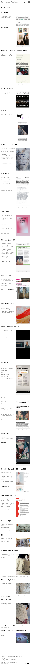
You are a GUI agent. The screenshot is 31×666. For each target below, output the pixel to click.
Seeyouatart (4, 442)
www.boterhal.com (6, 163)
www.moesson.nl (5, 261)
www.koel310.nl (5, 486)
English (24, 2)
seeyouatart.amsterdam (7, 337)
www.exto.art (16, 656)
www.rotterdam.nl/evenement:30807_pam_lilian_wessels (15, 576)
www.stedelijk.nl (5, 27)
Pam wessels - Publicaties (9, 2)
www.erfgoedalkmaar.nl (7, 509)
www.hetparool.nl (5, 386)
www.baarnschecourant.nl (7, 317)
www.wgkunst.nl (5, 530)
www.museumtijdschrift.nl (7, 289)
